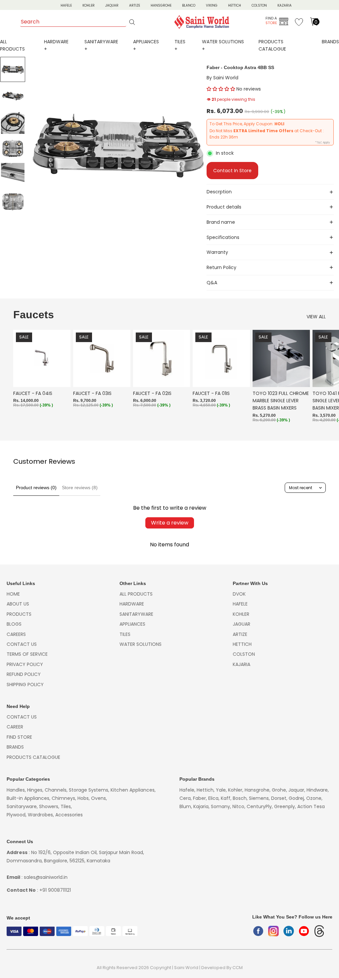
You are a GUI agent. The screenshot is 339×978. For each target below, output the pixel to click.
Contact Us (22, 644)
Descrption (219, 191)
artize (240, 634)
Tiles (125, 634)
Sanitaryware (136, 614)
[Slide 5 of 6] (13, 175)
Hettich (234, 5)
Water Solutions (141, 644)
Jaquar (112, 5)
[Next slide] (199, 145)
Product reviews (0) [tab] (36, 487)
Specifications (223, 237)
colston (244, 654)
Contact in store (232, 170)
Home (13, 594)
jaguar (241, 624)
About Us (18, 604)
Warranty (217, 252)
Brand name (221, 222)
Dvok (239, 594)
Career (15, 727)
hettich (242, 644)
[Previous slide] (35, 145)
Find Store (19, 737)
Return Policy (221, 267)
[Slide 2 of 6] (13, 96)
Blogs (14, 624)
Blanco (188, 5)
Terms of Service (27, 654)
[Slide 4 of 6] (13, 148)
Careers (16, 634)
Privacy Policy (25, 664)
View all (316, 316)
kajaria (241, 664)
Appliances (132, 624)
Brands (330, 41)
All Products (136, 594)
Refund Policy (24, 674)
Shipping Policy (25, 684)
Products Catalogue (33, 757)
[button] (221, 89)
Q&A (212, 282)
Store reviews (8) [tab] (80, 487)
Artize (134, 5)
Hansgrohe (161, 5)
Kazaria (284, 5)
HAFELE (66, 5)
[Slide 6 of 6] (13, 201)
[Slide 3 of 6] (13, 122)
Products (19, 614)
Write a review (169, 523)
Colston (259, 5)
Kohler (88, 5)
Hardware (132, 604)
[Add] (60, 377)
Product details (224, 207)
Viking (212, 5)
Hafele (240, 604)
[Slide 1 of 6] (13, 69)
